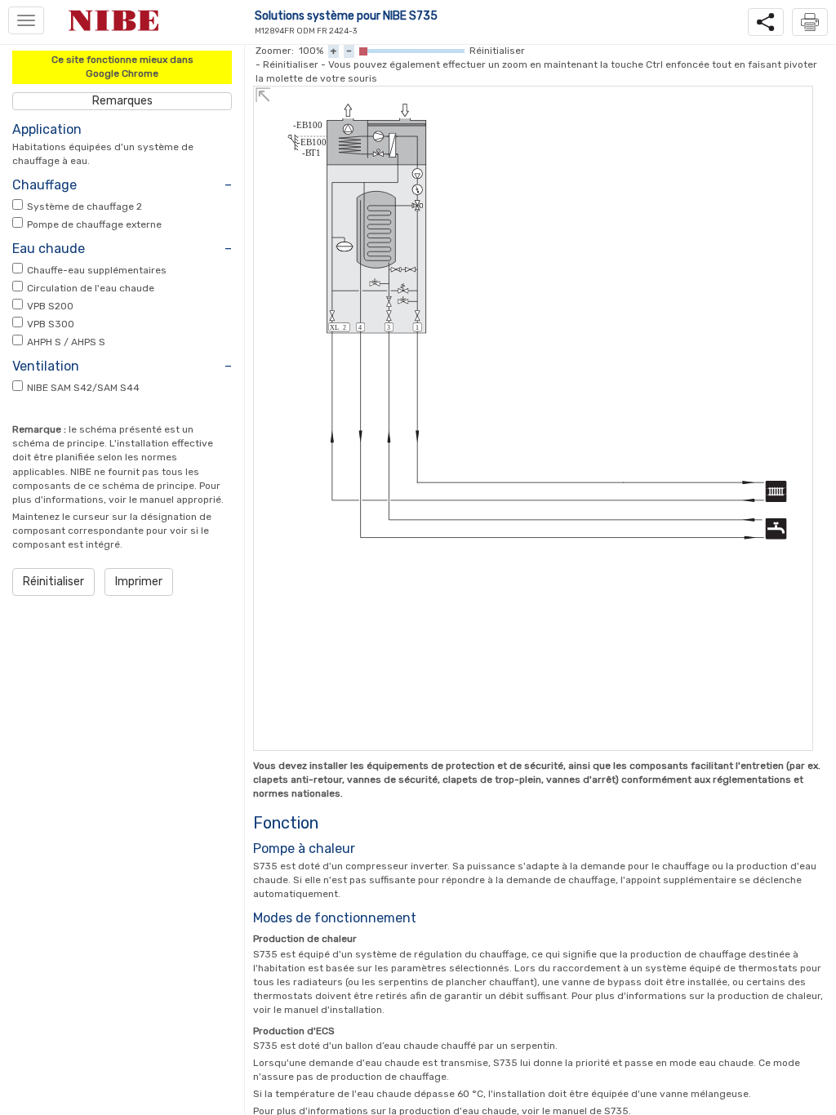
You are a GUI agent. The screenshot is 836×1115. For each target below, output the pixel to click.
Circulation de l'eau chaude (90, 288)
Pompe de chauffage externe (94, 224)
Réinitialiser (53, 582)
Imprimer (138, 582)
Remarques (122, 101)
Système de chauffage (84, 206)
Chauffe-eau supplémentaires (97, 270)
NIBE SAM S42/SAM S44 (83, 387)
